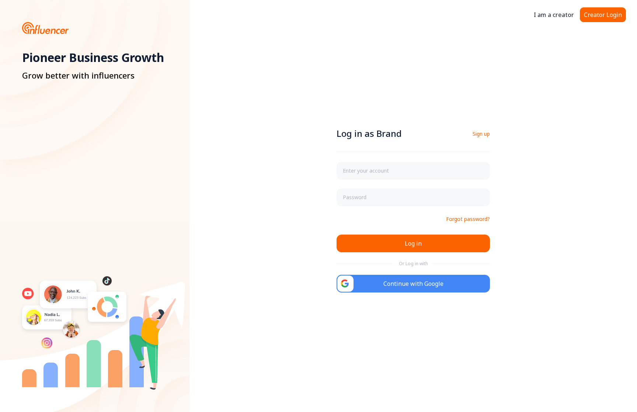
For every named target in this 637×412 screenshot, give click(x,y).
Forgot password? (468, 218)
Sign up (481, 133)
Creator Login (603, 15)
